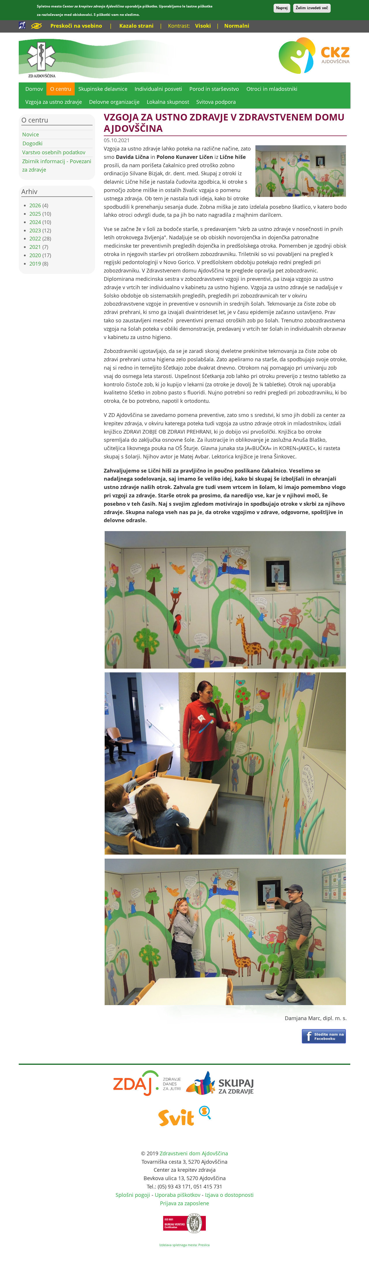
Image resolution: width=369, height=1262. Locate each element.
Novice (30, 134)
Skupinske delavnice (102, 88)
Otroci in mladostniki (272, 88)
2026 (35, 205)
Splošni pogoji (133, 1194)
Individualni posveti (158, 88)
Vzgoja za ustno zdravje (53, 101)
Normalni (236, 25)
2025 (35, 213)
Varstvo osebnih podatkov (53, 152)
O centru (60, 88)
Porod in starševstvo (214, 88)
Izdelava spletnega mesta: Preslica (184, 1245)
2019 (35, 263)
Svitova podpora (216, 101)
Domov (34, 88)
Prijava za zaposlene (184, 1203)
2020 (35, 255)
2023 (35, 230)
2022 (35, 238)
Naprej (282, 8)
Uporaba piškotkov (177, 1194)
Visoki (203, 25)
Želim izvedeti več (312, 8)
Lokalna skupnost (168, 101)
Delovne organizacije (114, 101)
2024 (35, 222)
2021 (35, 246)
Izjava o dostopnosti (229, 1194)
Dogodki (32, 143)
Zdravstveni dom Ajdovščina (194, 1153)
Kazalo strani (136, 25)
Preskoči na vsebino (76, 25)
